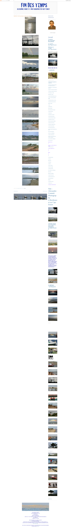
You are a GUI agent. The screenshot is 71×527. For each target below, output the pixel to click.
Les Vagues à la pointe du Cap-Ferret (52, 91)
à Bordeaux (52, 200)
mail (38, 526)
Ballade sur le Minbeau (51, 173)
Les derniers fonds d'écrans (51, 176)
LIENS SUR (52, 223)
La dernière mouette (50, 168)
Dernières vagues (50, 103)
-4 (48, 155)
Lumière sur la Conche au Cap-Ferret (52, 89)
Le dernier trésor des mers (51, 122)
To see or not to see (50, 140)
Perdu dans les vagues (50, 94)
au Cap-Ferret (52, 49)
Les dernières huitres (50, 157)
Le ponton (49, 163)
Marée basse (49, 160)
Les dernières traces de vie (51, 119)
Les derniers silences (50, 111)
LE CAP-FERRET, (51, 226)
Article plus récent (16, 191)
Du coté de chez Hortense (51, 131)
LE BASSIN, (52, 225)
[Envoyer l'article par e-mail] (25, 188)
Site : (50, 189)
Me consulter (35, 523)
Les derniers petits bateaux (51, 116)
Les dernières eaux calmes (51, 114)
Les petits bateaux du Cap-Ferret (52, 101)
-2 (48, 143)
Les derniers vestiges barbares (51, 124)
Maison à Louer (51, 47)
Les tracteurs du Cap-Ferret (51, 127)
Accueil (30, 191)
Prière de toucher (50, 108)
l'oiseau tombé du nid (50, 178)
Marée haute (49, 171)
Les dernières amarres (50, 181)
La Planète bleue (50, 106)
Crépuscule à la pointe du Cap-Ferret (52, 82)
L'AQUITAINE (52, 228)
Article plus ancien (45, 191)
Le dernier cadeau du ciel (51, 134)
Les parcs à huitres (50, 165)
